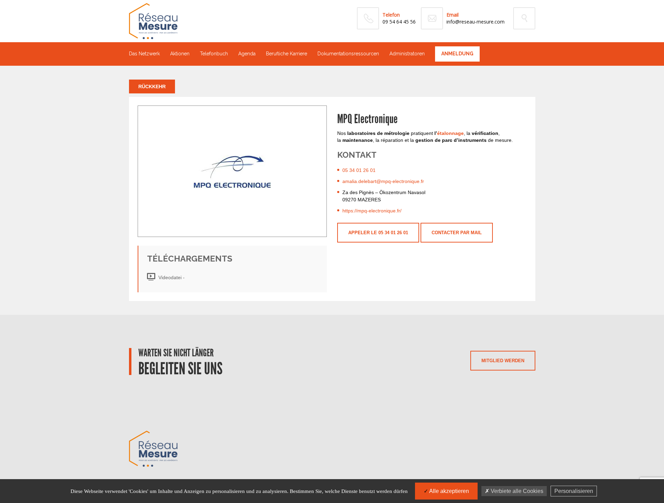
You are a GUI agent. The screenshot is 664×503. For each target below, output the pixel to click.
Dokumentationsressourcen (348, 53)
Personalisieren (573, 491)
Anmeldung (457, 53)
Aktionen (180, 53)
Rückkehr (152, 86)
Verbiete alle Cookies (516, 491)
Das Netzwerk (144, 53)
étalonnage (450, 133)
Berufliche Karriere (286, 53)
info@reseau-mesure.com (475, 21)
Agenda (247, 53)
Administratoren (407, 53)
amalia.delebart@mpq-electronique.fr (383, 181)
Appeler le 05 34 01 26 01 (378, 232)
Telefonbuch (214, 53)
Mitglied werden (502, 360)
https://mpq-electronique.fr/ (372, 210)
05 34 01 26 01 (359, 170)
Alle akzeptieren (448, 491)
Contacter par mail (457, 232)
